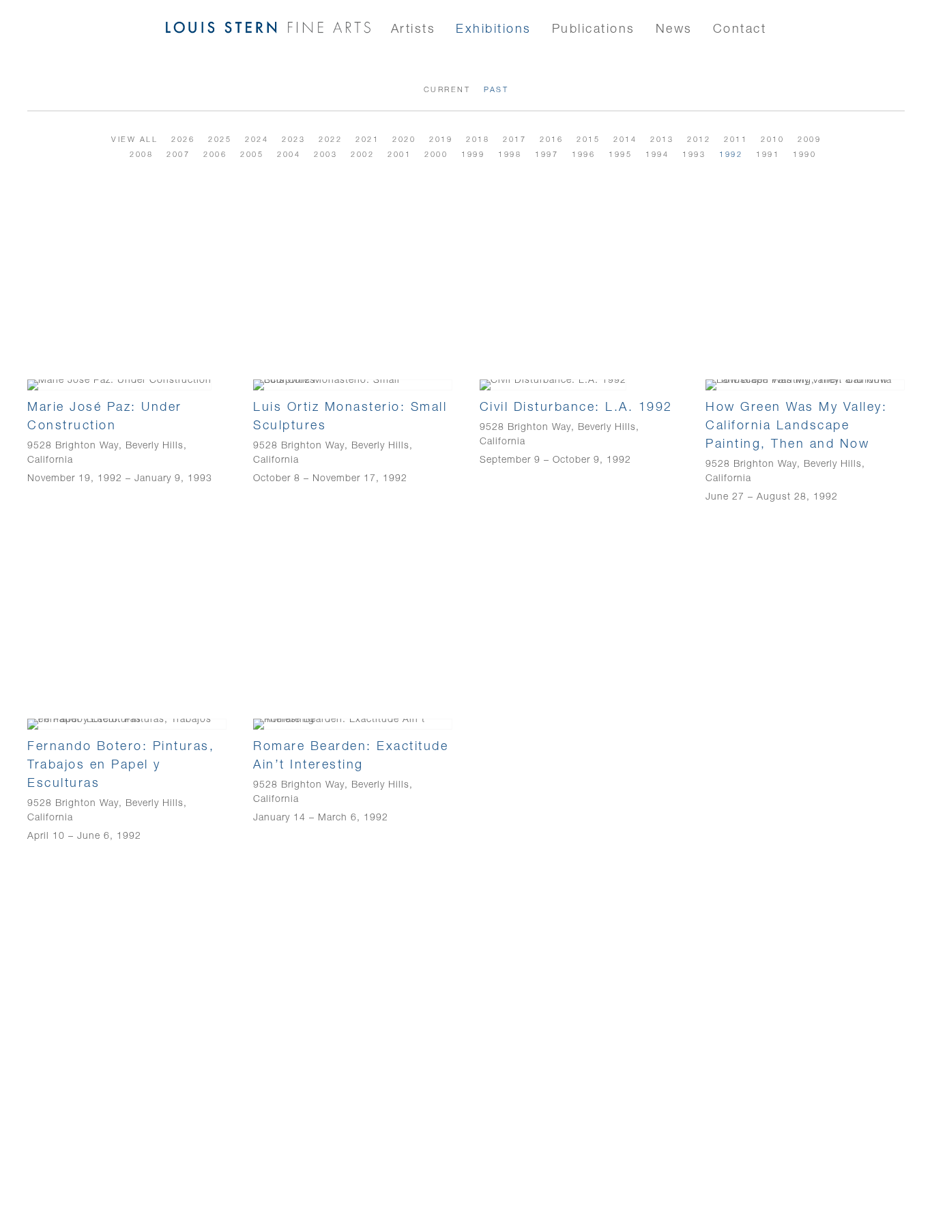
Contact (740, 28)
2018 (477, 139)
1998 (509, 154)
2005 (251, 154)
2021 (367, 139)
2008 (141, 154)
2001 (399, 154)
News (674, 28)
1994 (657, 154)
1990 (804, 154)
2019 (440, 139)
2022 (330, 139)
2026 (182, 139)
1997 (546, 154)
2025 (219, 139)
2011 (735, 139)
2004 (288, 154)
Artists (413, 28)
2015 (588, 139)
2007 (178, 154)
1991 (767, 154)
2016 (551, 139)
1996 (583, 154)
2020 (404, 139)
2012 (698, 139)
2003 (325, 154)
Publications (593, 28)
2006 (215, 154)
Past (496, 89)
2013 (661, 139)
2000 (436, 154)
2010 (772, 139)
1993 (693, 154)
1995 (620, 154)
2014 (625, 139)
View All (134, 139)
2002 (362, 154)
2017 (514, 139)
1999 (472, 154)
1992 (730, 154)
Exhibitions (493, 28)
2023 (293, 139)
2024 (256, 139)
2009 (809, 139)
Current (447, 89)
